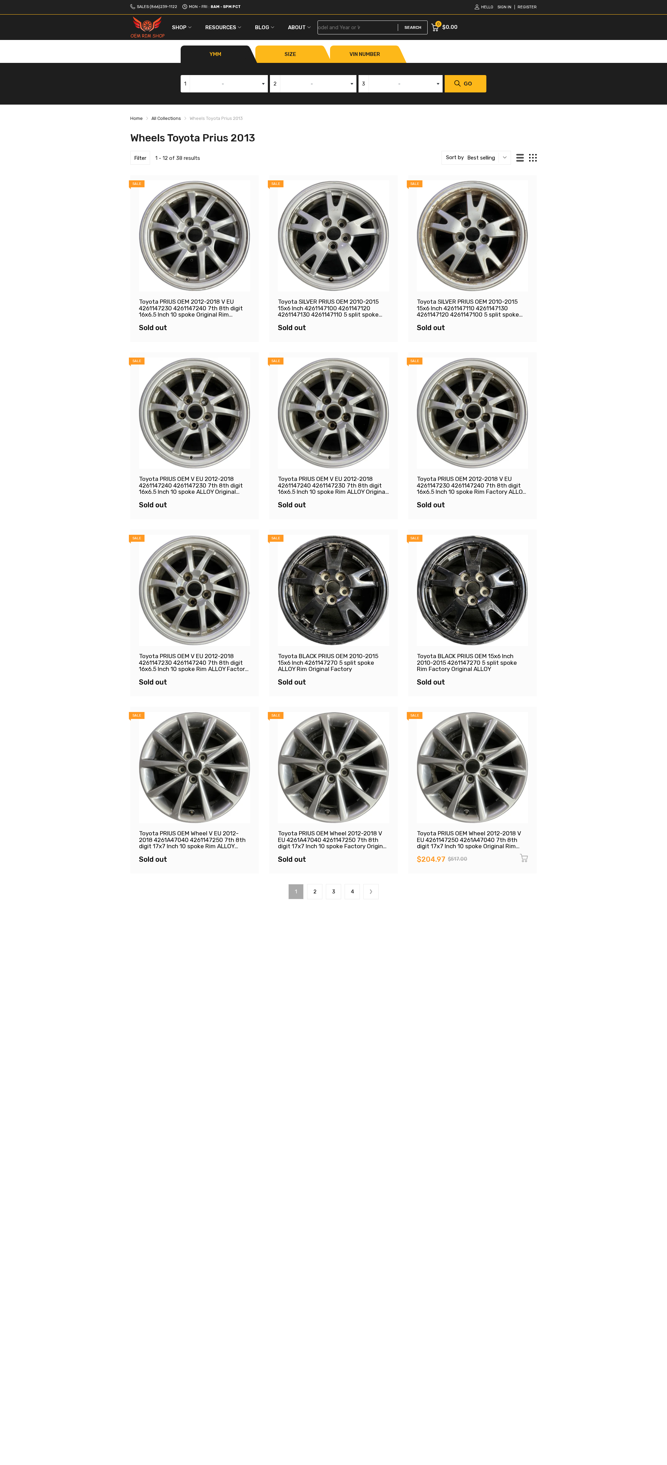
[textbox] (224, 83)
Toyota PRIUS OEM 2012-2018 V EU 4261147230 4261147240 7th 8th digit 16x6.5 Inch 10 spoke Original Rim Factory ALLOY (191, 311)
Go (468, 84)
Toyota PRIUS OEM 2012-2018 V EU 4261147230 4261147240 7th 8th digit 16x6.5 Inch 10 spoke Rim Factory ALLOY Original (471, 488)
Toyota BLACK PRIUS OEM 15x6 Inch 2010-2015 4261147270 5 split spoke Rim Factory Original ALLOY (467, 662)
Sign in (504, 7)
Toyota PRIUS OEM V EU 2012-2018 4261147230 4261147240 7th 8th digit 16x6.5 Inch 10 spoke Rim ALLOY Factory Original (193, 666)
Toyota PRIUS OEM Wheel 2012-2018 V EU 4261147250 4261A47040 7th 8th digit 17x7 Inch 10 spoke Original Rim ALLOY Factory (469, 843)
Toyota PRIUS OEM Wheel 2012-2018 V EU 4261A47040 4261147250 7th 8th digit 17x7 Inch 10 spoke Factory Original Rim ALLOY (333, 843)
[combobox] (224, 83)
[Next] (371, 891)
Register (527, 7)
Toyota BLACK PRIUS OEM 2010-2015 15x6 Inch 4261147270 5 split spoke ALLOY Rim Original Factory (328, 662)
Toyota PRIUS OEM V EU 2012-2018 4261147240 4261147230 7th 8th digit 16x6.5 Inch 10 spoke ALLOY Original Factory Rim (191, 488)
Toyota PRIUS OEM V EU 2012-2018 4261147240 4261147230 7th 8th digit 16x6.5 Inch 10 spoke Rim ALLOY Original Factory (332, 488)
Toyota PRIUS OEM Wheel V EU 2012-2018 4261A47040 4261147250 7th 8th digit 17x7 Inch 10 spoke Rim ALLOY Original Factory (192, 843)
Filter (140, 158)
